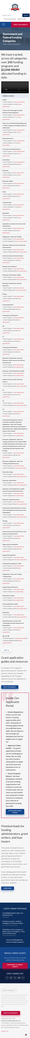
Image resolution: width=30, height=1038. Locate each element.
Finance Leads (21, 19)
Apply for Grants (21, 24)
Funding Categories (13, 44)
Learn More (8, 888)
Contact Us (4, 1031)
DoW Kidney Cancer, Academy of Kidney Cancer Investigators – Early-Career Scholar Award (13, 931)
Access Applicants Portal (15, 811)
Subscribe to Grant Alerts (15, 965)
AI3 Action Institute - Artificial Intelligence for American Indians (12, 922)
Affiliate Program (10, 19)
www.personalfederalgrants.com (11, 1021)
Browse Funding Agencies (15, 940)
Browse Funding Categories (15, 942)
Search (26, 15)
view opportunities (19, 102)
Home (4, 44)
